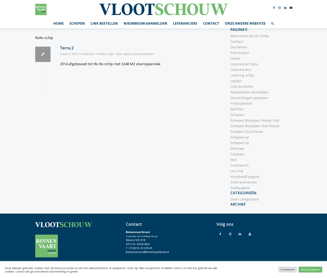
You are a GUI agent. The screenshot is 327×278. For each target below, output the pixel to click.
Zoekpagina (239, 188)
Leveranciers (240, 69)
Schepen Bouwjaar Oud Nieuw (254, 126)
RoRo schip (106, 54)
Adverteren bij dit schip (249, 36)
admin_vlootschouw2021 (138, 54)
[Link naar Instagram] (280, 7)
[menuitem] (59, 23)
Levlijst (236, 81)
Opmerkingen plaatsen (249, 98)
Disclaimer (239, 47)
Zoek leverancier (243, 182)
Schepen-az (239, 137)
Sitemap (237, 148)
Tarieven (237, 154)
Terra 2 (67, 48)
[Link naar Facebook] (274, 7)
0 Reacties (87, 54)
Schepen (237, 114)
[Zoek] (272, 23)
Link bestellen (241, 86)
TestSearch (239, 165)
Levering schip (242, 75)
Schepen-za (239, 142)
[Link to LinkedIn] (240, 234)
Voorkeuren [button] (287, 269)
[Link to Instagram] (230, 234)
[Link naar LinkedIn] (285, 7)
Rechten (237, 109)
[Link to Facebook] (220, 234)
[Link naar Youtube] (291, 7)
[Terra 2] (43, 54)
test (233, 159)
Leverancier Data (244, 64)
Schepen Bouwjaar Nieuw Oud (254, 120)
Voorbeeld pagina (244, 176)
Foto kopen (239, 52)
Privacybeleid (241, 103)
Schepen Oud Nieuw (246, 131)
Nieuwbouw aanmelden (249, 92)
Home (235, 58)
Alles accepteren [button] (310, 269)
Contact (236, 41)
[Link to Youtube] (250, 234)
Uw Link (236, 171)
